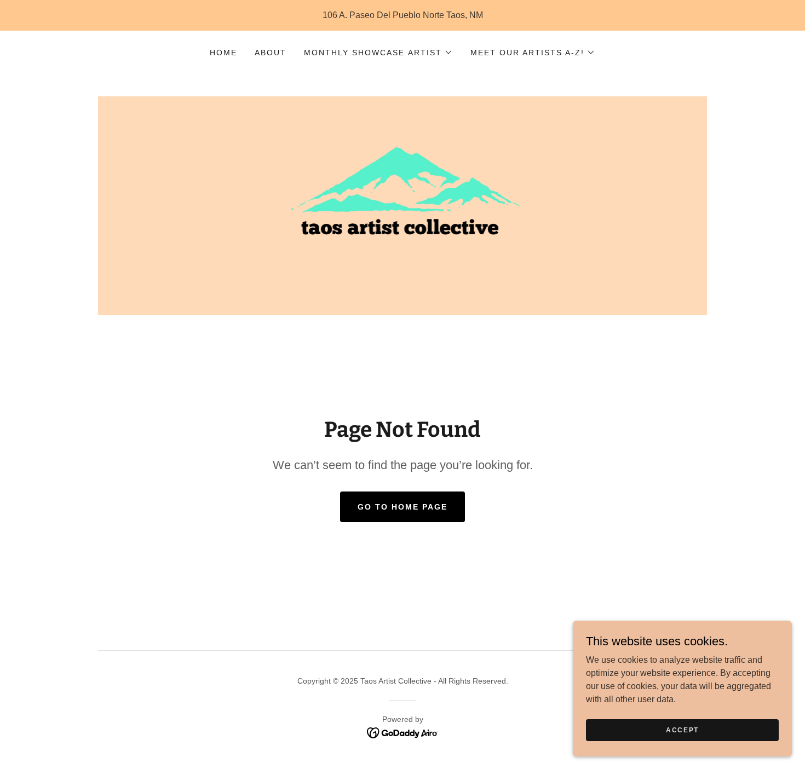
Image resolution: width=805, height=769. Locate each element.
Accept (682, 729)
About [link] (270, 52)
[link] (402, 205)
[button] (378, 52)
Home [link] (223, 52)
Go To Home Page (402, 506)
